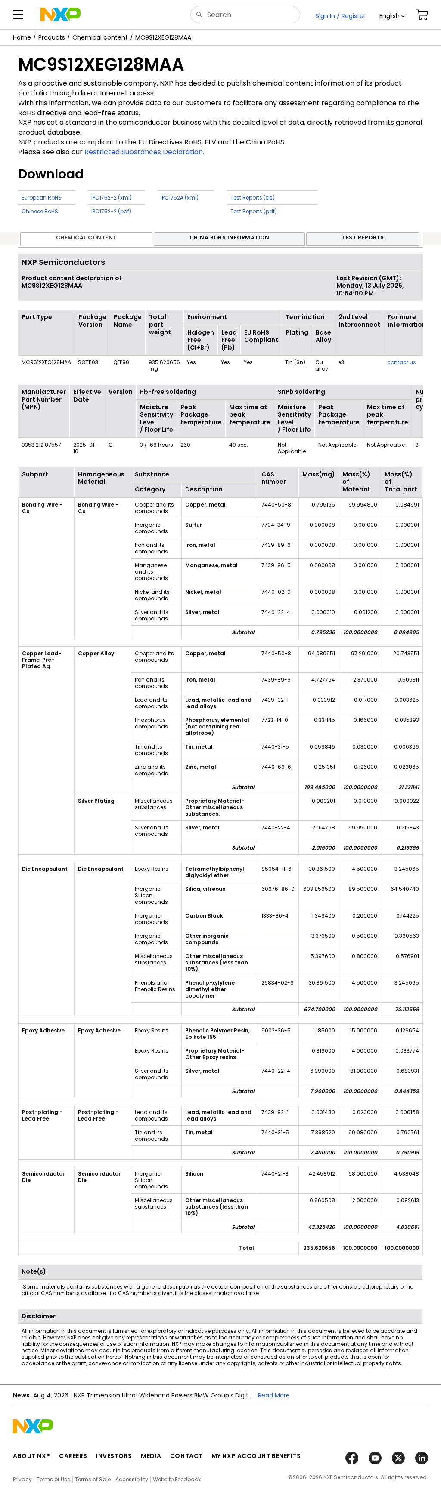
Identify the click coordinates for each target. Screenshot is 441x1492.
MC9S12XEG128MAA (163, 37)
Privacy (22, 1479)
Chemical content (100, 37)
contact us (401, 362)
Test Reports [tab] (363, 237)
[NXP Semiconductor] (60, 14)
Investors (114, 1456)
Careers (73, 1456)
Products (51, 37)
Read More (268, 1395)
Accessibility (131, 1479)
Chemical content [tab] (86, 237)
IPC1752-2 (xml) (111, 197)
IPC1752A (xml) (180, 197)
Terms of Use (53, 1479)
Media (151, 1456)
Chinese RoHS (40, 211)
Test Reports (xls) (252, 197)
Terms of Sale (93, 1479)
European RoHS (42, 197)
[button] (392, 16)
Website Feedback (177, 1479)
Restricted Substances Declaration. (144, 152)
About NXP (31, 1456)
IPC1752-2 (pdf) (111, 211)
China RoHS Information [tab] (229, 237)
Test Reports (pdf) (253, 211)
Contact (186, 1456)
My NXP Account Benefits (256, 1456)
